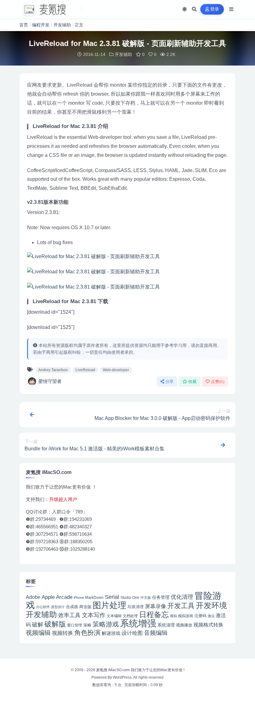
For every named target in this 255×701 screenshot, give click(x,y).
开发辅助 (62, 24)
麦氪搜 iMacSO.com (113, 670)
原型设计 (58, 607)
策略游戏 (106, 624)
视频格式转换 (208, 624)
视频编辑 (38, 632)
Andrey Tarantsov (53, 370)
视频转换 (62, 633)
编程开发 (40, 24)
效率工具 (69, 615)
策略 (87, 625)
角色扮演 (87, 632)
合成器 (72, 606)
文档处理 (130, 616)
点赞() (217, 381)
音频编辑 (156, 633)
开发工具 (181, 606)
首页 (23, 24)
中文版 (146, 597)
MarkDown (94, 597)
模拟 (173, 616)
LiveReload (85, 370)
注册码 (200, 615)
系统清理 (166, 624)
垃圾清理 (136, 606)
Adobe (33, 597)
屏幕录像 (155, 606)
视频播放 (184, 625)
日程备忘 (154, 615)
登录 (214, 9)
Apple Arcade (57, 597)
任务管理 (160, 597)
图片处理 (109, 605)
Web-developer (116, 370)
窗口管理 (74, 625)
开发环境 (211, 605)
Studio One (129, 597)
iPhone (79, 597)
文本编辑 (114, 616)
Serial (112, 597)
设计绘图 (132, 633)
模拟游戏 (185, 616)
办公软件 (43, 607)
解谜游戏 (111, 633)
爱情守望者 (50, 381)
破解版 (55, 624)
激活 (211, 616)
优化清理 (182, 597)
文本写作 (93, 615)
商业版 (85, 606)
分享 (169, 381)
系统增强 (138, 623)
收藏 (192, 381)
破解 (37, 624)
